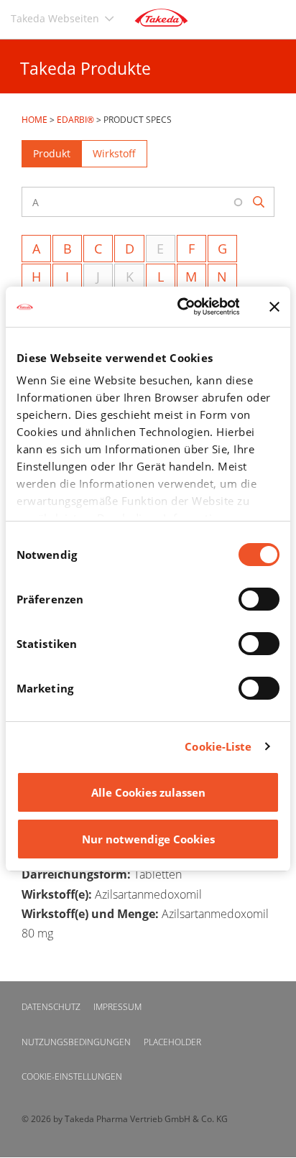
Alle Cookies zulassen (148, 792)
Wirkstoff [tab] (114, 153)
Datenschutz (51, 1007)
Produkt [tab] (51, 153)
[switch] (259, 599)
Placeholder (172, 1042)
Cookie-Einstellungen (72, 1076)
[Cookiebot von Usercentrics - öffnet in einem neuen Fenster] (180, 306)
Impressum (117, 1007)
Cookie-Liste (218, 746)
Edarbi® (75, 120)
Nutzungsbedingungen (76, 1042)
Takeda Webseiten (55, 18)
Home (34, 120)
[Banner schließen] (274, 307)
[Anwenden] (259, 202)
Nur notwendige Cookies (148, 839)
